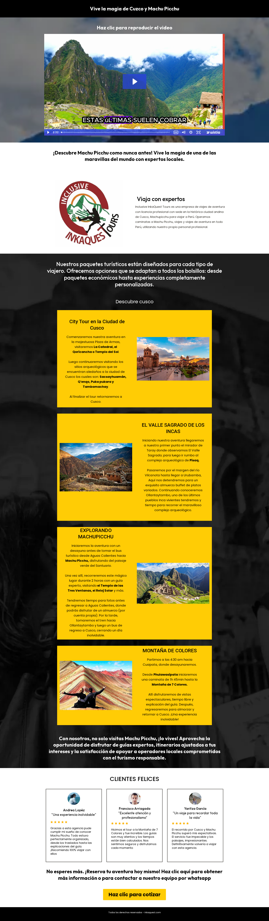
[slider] (115, 132)
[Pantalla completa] (198, 132)
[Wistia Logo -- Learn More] (213, 132)
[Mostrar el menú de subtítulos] (176, 132)
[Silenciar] (183, 132)
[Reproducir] (48, 132)
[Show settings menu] (191, 132)
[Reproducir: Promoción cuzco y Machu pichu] (134, 81)
